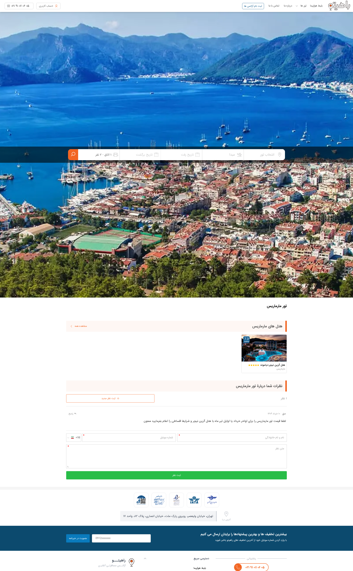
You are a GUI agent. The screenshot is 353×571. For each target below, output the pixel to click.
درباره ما (288, 6)
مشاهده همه (81, 326)
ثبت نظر (176, 475)
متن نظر (279, 449)
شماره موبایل (166, 437)
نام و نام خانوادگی (274, 437)
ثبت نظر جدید (108, 398)
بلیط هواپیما (316, 6)
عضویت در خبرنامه (78, 538)
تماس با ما (274, 6)
